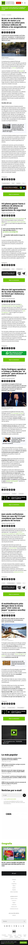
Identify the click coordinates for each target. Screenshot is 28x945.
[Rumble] (7, 926)
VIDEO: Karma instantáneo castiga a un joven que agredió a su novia (13, 764)
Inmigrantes (19, 269)
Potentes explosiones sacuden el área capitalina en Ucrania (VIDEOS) (11, 759)
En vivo (18, 3)
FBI (13, 183)
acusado (21, 71)
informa (14, 68)
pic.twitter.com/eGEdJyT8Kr (10, 232)
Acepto (10, 799)
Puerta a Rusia (17, 937)
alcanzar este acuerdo (12, 481)
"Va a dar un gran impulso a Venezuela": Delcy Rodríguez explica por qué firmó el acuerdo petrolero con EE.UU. (14, 440)
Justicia (18, 183)
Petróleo (14, 493)
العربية (15, 935)
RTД (25, 936)
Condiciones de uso (14, 908)
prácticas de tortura (18, 572)
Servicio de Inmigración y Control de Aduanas (14, 218)
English (24, 935)
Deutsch (19, 935)
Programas (14, 883)
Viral (14, 881)
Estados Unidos (6, 183)
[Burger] (24, 3)
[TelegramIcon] (14, 926)
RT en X (14, 873)
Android (14, 915)
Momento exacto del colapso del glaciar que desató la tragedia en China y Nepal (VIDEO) (13, 770)
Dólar (4, 707)
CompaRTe (4, 935)
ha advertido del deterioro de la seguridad (12, 305)
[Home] (3, 3)
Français (6, 936)
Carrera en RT (14, 906)
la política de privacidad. (11, 799)
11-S (3, 583)
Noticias (14, 879)
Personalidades (21, 707)
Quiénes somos (14, 898)
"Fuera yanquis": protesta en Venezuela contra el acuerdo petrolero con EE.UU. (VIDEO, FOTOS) (14, 776)
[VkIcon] (5, 926)
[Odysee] (9, 926)
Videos (14, 885)
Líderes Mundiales (14, 892)
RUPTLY (11, 937)
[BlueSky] (16, 926)
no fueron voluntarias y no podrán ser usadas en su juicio (13, 533)
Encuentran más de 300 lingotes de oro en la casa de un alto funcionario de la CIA (18, 663)
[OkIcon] (19, 926)
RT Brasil (10, 935)
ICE (13, 269)
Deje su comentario (14, 194)
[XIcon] (12, 926)
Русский (16, 936)
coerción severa (13, 548)
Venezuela (21, 493)
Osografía (7, 843)
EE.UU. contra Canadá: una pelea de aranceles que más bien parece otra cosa (13, 864)
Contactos (14, 900)
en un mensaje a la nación (17, 413)
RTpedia (14, 889)
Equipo (14, 902)
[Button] (22, 3)
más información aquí (9, 943)
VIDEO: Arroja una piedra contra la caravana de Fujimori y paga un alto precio (14, 782)
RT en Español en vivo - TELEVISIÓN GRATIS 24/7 (12, 742)
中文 (21, 936)
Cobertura (14, 904)
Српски (11, 936)
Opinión (14, 887)
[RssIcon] (21, 926)
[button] (14, 732)
